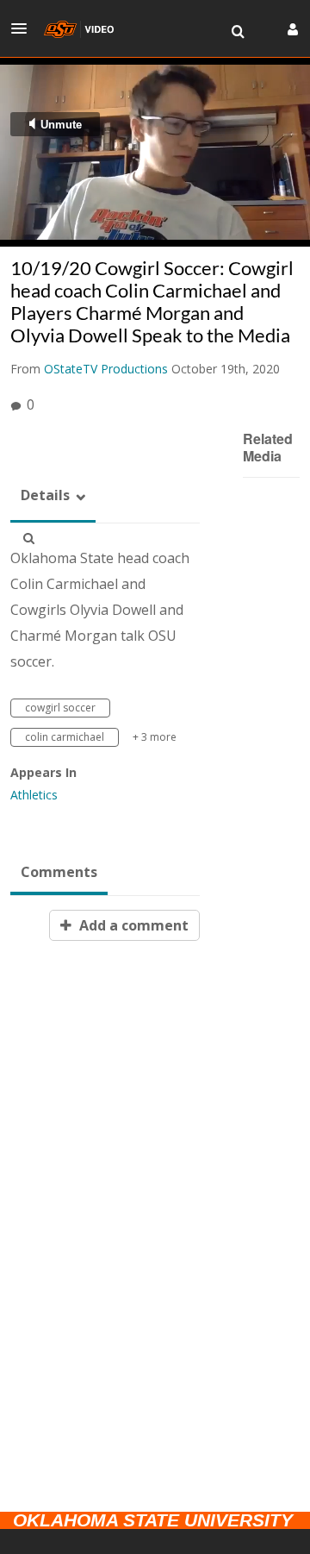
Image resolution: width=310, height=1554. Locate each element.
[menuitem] (238, 31)
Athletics (34, 794)
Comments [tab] (59, 871)
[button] (24, 28)
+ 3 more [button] (155, 737)
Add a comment (132, 925)
